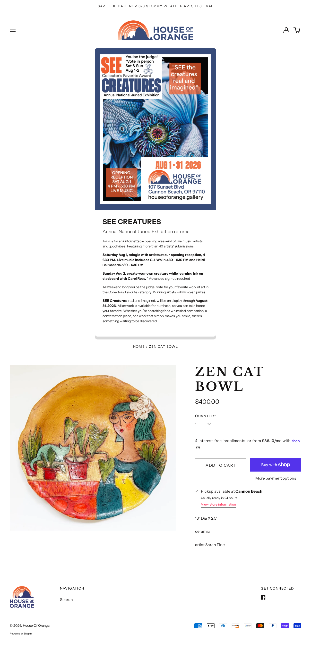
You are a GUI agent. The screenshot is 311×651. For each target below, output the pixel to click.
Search (66, 599)
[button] (297, 30)
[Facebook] (263, 597)
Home (139, 346)
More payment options (275, 478)
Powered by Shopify (21, 633)
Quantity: (205, 416)
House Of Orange (36, 625)
